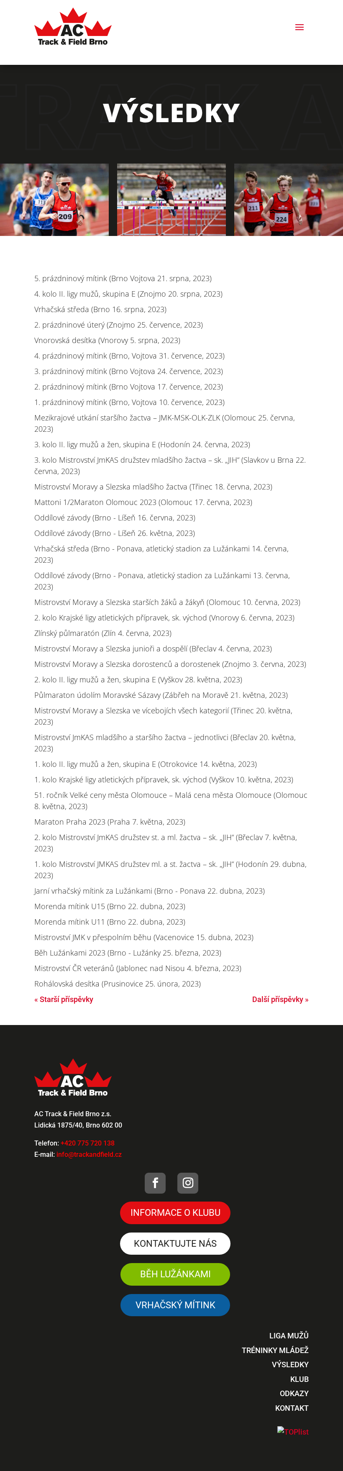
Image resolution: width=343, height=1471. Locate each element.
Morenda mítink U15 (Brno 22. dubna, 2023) (109, 906)
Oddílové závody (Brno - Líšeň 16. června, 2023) (114, 518)
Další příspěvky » (280, 999)
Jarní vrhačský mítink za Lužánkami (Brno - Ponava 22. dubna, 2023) (149, 891)
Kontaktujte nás (175, 1243)
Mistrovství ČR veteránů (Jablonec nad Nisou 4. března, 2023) (137, 968)
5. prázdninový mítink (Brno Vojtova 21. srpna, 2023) (123, 278)
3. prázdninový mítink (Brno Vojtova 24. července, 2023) (128, 371)
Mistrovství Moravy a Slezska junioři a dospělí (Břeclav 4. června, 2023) (153, 648)
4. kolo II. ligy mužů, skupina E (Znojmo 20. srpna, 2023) (128, 294)
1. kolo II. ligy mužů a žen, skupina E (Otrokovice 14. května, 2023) (145, 764)
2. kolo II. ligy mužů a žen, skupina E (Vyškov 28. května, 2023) (138, 679)
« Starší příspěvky (63, 999)
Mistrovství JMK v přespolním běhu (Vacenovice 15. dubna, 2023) (143, 937)
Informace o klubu (175, 1212)
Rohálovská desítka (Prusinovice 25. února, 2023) (117, 984)
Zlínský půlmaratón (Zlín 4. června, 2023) (103, 633)
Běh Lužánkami (175, 1274)
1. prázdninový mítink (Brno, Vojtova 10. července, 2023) (129, 402)
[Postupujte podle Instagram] (187, 1183)
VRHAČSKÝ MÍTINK (175, 1305)
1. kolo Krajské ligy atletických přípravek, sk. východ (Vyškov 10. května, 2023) (163, 779)
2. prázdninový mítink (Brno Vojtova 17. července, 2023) (128, 387)
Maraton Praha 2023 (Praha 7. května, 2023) (109, 822)
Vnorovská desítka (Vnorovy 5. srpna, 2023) (107, 340)
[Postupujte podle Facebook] (155, 1183)
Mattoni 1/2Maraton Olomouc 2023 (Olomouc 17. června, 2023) (143, 502)
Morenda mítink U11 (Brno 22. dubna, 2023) (109, 922)
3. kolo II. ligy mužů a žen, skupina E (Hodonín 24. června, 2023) (142, 444)
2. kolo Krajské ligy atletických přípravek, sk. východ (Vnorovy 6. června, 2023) (164, 617)
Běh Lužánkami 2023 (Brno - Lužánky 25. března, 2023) (127, 953)
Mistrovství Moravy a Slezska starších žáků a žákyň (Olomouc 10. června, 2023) (167, 602)
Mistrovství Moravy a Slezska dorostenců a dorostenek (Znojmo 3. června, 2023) (170, 664)
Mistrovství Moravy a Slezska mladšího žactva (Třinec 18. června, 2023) (153, 487)
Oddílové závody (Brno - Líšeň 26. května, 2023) (114, 533)
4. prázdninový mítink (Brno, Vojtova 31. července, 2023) (129, 356)
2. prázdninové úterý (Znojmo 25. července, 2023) (118, 325)
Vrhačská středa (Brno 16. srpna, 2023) (100, 309)
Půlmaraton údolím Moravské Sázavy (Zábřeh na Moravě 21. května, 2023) (161, 695)
